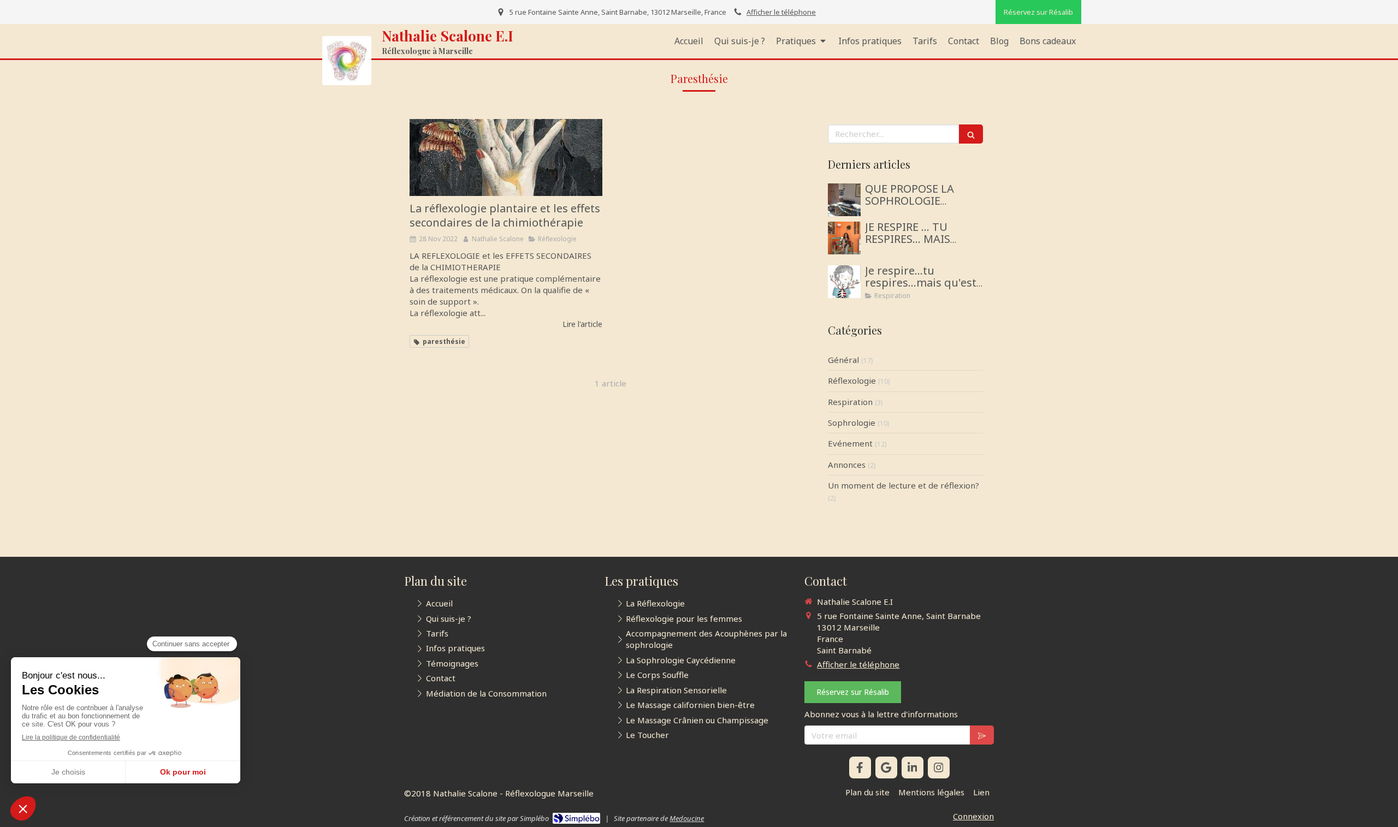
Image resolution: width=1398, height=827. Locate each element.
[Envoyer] (982, 735)
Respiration (850, 401)
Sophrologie (851, 422)
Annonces (847, 464)
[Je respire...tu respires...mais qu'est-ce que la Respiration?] (844, 281)
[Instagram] (939, 767)
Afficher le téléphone (781, 12)
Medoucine (687, 818)
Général (843, 359)
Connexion (973, 816)
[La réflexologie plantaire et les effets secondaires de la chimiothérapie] (506, 157)
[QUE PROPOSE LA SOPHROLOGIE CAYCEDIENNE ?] (844, 199)
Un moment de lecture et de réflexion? (903, 485)
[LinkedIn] (912, 767)
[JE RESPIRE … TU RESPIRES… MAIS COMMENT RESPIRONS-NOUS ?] (844, 238)
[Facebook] (860, 767)
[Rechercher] (971, 134)
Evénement (850, 443)
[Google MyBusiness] (886, 767)
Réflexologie (852, 380)
